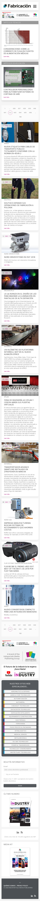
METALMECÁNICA (20, 738)
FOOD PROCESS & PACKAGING (20, 727)
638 (24, 108)
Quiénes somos (9, 886)
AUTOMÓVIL (20, 702)
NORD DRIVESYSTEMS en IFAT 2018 (19, 257)
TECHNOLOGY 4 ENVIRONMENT (20, 749)
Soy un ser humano (12, 774)
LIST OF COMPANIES (11, 890)
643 (15, 112)
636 (14, 108)
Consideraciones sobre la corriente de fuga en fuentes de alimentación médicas (19, 51)
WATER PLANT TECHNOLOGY (20, 752)
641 (5, 112)
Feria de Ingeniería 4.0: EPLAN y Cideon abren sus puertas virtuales (19, 402)
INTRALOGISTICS (20, 731)
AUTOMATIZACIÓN (20, 699)
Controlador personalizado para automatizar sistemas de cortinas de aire (19, 91)
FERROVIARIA (20, 724)
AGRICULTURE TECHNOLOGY (20, 695)
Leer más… (7, 56)
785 (20, 117)
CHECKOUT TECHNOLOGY (20, 706)
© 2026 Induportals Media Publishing (18, 888)
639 (29, 108)
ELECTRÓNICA (20, 720)
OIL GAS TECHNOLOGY (20, 742)
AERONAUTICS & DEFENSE (20, 691)
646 (30, 112)
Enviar (20, 786)
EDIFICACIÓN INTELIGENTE (20, 713)
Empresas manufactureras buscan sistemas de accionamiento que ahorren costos (18, 526)
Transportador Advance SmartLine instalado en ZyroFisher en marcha (16, 469)
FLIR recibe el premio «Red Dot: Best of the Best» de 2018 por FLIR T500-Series (19, 568)
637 (19, 108)
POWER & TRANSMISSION (20, 745)
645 (25, 112)
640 (34, 108)
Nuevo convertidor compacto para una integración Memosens (20, 610)
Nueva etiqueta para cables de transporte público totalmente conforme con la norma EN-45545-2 (19, 150)
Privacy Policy (22, 886)
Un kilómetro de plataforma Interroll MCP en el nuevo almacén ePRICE (18, 351)
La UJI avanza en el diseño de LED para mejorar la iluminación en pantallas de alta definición (20, 296)
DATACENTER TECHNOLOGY (20, 709)
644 (20, 112)
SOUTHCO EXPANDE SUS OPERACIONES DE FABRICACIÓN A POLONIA (18, 205)
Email (6, 766)
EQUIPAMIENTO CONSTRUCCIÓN (20, 716)
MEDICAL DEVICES (20, 734)
